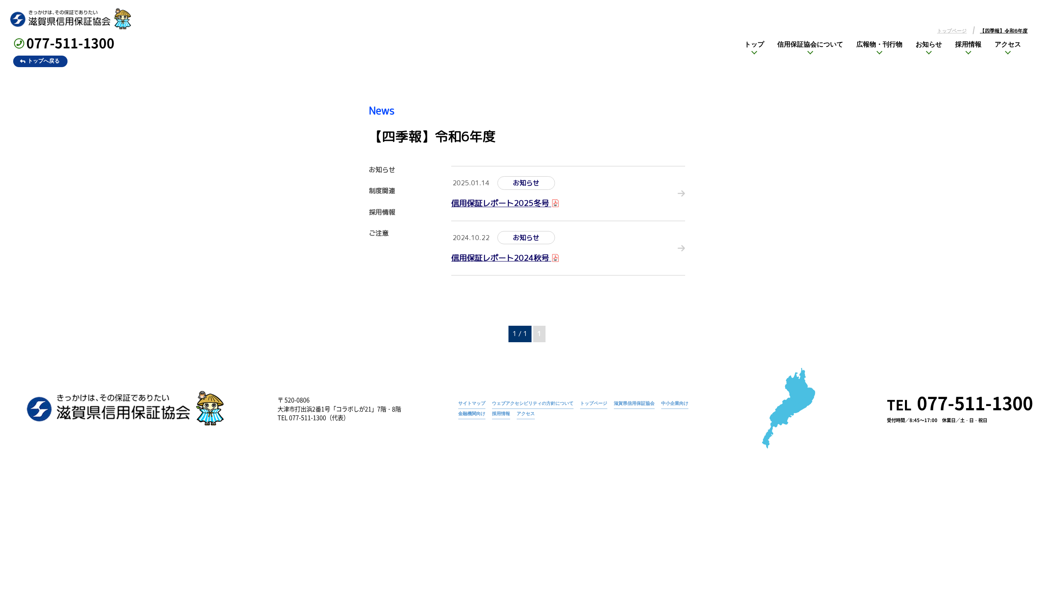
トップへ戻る (44, 61)
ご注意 (379, 233)
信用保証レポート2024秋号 (501, 257)
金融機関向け (471, 413)
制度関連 (382, 191)
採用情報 (968, 44)
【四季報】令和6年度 (1004, 31)
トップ (754, 44)
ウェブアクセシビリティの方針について (533, 403)
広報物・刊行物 (879, 44)
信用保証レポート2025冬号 (501, 203)
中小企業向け (674, 403)
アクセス (1008, 44)
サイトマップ (471, 403)
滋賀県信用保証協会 (634, 403)
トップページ (952, 31)
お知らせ (929, 44)
